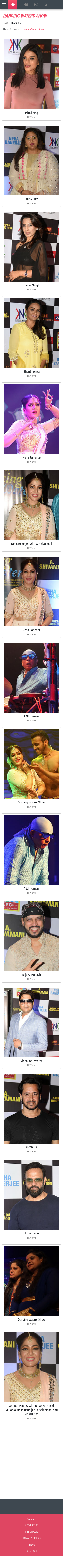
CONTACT (31, 1551)
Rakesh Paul (31, 1147)
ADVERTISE (31, 1525)
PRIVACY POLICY (31, 1538)
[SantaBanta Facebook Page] (26, 4)
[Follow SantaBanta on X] (46, 4)
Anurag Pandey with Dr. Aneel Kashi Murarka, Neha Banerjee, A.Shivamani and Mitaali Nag (31, 1409)
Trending (16, 22)
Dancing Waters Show (31, 802)
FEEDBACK (31, 1531)
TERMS (31, 1544)
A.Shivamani (32, 716)
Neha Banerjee (31, 457)
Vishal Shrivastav (31, 1061)
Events (16, 28)
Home (6, 28)
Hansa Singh (32, 285)
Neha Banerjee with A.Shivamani (31, 543)
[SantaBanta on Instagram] (36, 4)
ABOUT (31, 1518)
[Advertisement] (31, 1459)
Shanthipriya (31, 371)
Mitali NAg (31, 113)
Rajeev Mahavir (31, 974)
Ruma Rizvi (32, 199)
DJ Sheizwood (32, 1233)
